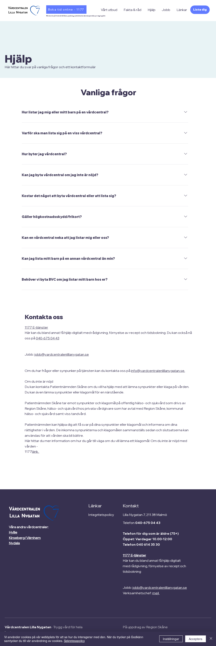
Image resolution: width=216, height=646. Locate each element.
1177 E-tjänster (36, 327)
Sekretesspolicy (74, 641)
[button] (109, 9)
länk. (35, 451)
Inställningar (171, 639)
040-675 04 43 (47, 338)
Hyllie (13, 532)
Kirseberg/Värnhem (25, 538)
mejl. (155, 593)
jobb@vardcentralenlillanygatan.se (61, 354)
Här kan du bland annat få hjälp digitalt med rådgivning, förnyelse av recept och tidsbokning (154, 565)
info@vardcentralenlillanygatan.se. (158, 371)
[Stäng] (210, 639)
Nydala (14, 543)
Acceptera (195, 639)
